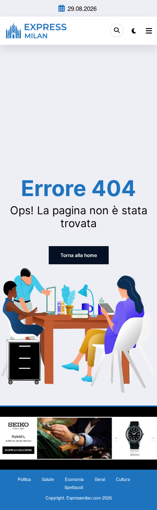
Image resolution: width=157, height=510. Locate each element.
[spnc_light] (134, 30)
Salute (48, 479)
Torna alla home (78, 255)
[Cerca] (116, 30)
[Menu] (149, 30)
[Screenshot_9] (78, 437)
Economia (74, 479)
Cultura (123, 479)
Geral (100, 479)
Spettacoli (73, 487)
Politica (24, 479)
